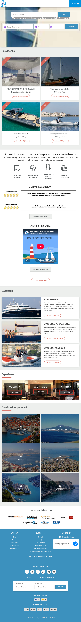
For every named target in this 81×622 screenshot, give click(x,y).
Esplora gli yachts (52, 315)
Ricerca (14, 540)
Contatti (40, 537)
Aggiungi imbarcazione (40, 269)
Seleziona (14, 392)
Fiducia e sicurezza (40, 545)
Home (14, 537)
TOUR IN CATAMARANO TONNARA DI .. (21, 89)
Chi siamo (14, 542)
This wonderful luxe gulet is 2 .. (60, 89)
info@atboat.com (68, 537)
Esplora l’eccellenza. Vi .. (21, 134)
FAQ (40, 540)
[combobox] (18, 26)
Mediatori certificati (40, 548)
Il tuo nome (19, 583)
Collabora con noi (14, 548)
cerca (71, 27)
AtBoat (3, 3)
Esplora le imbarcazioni (40, 216)
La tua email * (39, 583)
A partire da (20, 96)
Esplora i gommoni (52, 362)
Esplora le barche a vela (54, 338)
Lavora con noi (14, 545)
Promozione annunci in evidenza (40, 551)
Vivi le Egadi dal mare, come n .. (60, 134)
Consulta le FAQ (40, 281)
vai (64, 14)
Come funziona (40, 542)
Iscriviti (60, 586)
